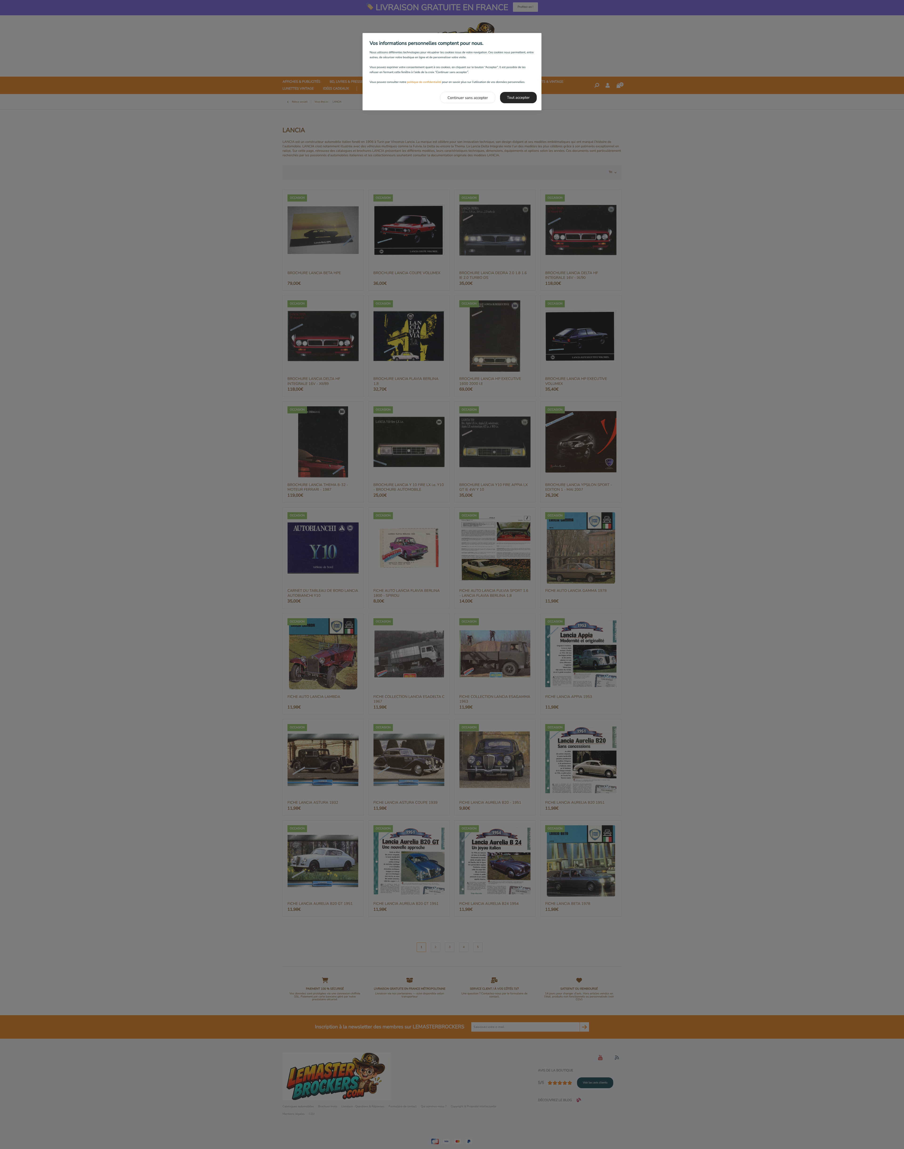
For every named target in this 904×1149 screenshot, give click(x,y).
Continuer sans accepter (468, 97)
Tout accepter (518, 97)
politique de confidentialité (424, 82)
